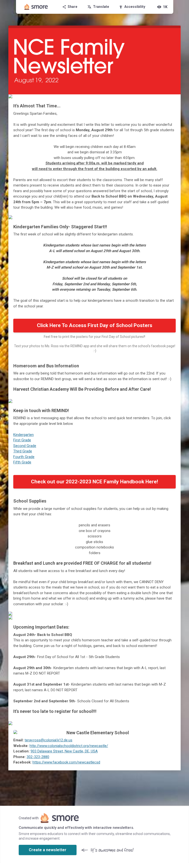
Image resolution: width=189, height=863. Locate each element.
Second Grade (24, 446)
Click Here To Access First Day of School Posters (94, 325)
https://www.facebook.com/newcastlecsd (66, 762)
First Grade (22, 440)
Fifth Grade (22, 462)
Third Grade (22, 451)
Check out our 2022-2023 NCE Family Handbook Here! (94, 482)
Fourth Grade (23, 457)
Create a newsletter (47, 850)
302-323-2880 (38, 757)
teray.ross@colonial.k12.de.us (48, 740)
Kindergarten (23, 434)
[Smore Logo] (36, 7)
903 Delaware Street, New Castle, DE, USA (64, 751)
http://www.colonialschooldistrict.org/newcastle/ (69, 746)
